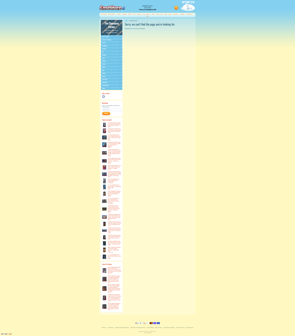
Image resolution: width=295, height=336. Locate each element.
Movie (154, 14)
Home (126, 21)
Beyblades (125, 14)
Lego (144, 14)
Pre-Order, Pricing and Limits (137, 327)
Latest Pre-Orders (112, 14)
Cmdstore (147, 331)
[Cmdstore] (112, 8)
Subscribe (106, 113)
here (132, 28)
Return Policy (158, 327)
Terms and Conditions (169, 327)
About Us (104, 327)
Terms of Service (180, 327)
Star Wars (177, 14)
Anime (119, 14)
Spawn (166, 14)
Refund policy (189, 327)
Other (147, 16)
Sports (171, 14)
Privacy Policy (150, 327)
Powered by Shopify (147, 332)
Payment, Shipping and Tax (122, 327)
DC (135, 14)
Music (158, 14)
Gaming (140, 14)
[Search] (176, 8)
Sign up (191, 2)
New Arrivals (103, 14)
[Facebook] (103, 96)
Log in (185, 2)
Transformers (190, 14)
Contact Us (110, 327)
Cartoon (130, 14)
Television (183, 14)
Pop (162, 14)
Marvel (149, 14)
